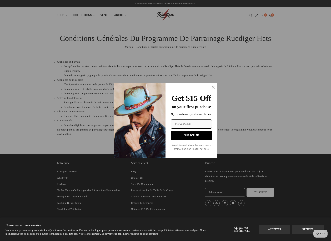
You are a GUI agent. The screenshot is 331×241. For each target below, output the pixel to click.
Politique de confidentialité (143, 233)
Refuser (308, 229)
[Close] (213, 87)
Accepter (274, 229)
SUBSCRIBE (191, 135)
